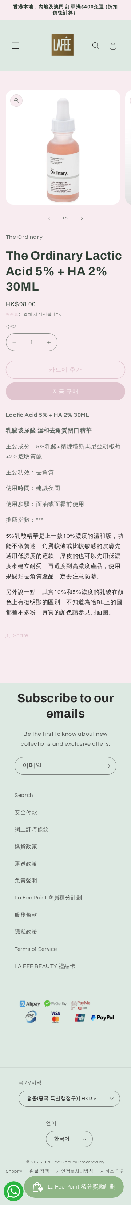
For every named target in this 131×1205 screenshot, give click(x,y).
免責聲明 (26, 880)
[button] (15, 46)
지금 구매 (65, 391)
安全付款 (26, 812)
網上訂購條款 (32, 829)
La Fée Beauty (61, 1162)
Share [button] (20, 635)
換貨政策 (26, 847)
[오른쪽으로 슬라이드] (82, 218)
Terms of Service (36, 949)
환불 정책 (39, 1171)
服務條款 (26, 915)
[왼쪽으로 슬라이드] (49, 218)
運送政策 (26, 864)
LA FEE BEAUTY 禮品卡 (45, 966)
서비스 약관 (112, 1171)
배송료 (12, 314)
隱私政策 (26, 932)
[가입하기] (107, 766)
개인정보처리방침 (75, 1171)
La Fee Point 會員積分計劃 (48, 898)
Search (24, 795)
